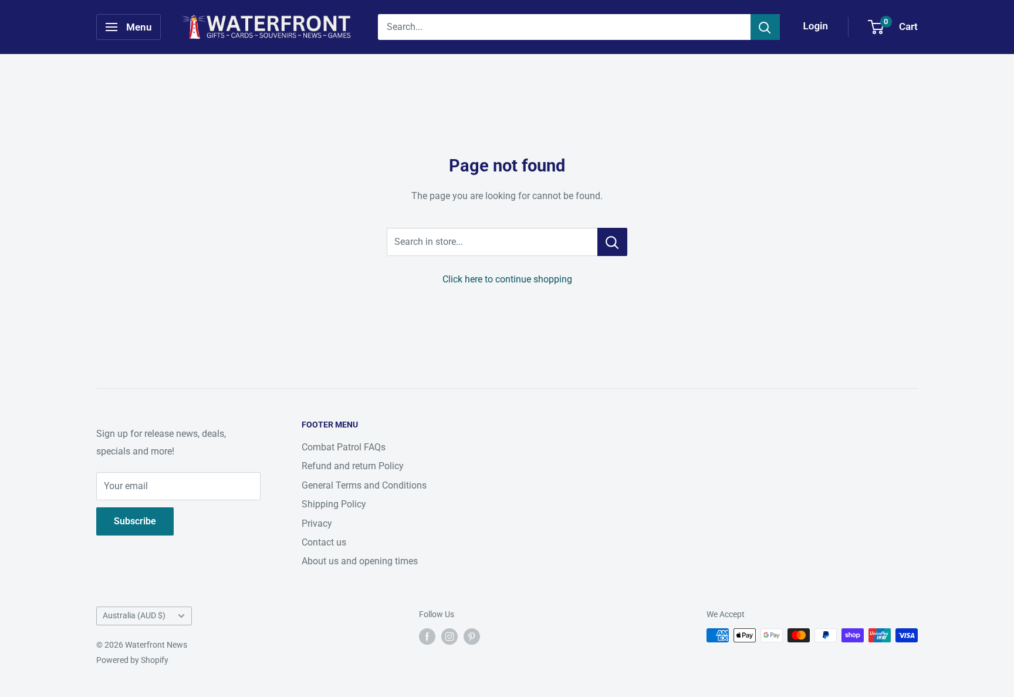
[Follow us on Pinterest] (472, 636)
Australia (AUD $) (134, 615)
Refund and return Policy (353, 466)
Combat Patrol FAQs (344, 447)
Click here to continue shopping (507, 279)
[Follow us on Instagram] (449, 636)
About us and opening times (360, 561)
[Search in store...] (612, 242)
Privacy (317, 523)
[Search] (765, 27)
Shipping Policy (334, 504)
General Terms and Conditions (364, 485)
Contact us (324, 542)
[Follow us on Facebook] (427, 636)
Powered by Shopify (132, 660)
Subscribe (135, 521)
